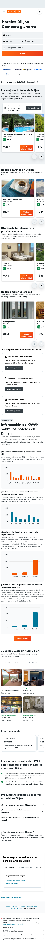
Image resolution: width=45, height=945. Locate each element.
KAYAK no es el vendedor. (13, 931)
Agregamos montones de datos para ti (17, 935)
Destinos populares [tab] (25, 867)
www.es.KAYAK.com (11, 906)
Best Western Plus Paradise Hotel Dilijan (18, 134)
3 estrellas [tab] (33, 663)
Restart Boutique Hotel (12, 199)
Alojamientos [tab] (10, 867)
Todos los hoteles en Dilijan (11, 897)
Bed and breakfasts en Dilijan (15, 880)
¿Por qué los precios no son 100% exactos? (19, 939)
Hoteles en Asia (32, 906)
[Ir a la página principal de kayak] (14, 11)
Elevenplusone (9, 321)
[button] (3, 11)
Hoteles (22, 906)
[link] (14, 368)
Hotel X (6, 263)
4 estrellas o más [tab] (11, 663)
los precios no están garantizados (13, 924)
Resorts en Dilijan (12, 883)
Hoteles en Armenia (16, 908)
